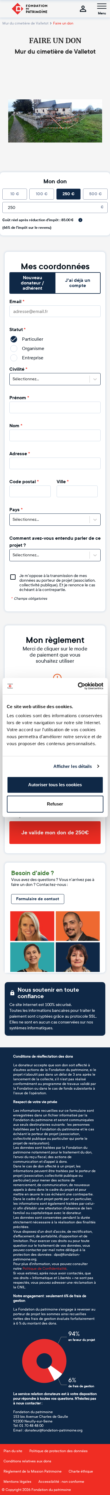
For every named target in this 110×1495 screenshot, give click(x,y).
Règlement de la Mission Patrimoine (33, 1471)
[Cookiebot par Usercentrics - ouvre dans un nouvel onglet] (78, 686)
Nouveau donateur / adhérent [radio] (32, 283)
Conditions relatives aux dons (27, 1461)
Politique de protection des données (58, 1451)
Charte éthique (81, 1471)
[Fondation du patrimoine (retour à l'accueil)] (29, 8)
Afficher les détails (72, 766)
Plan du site (13, 1451)
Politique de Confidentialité (45, 1269)
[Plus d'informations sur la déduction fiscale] (80, 220)
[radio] (14, 194)
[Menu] (101, 6)
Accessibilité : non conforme (61, 1482)
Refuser (55, 803)
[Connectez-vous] (83, 9)
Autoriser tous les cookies (55, 784)
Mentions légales (17, 1482)
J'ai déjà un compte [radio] (77, 283)
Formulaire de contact (37, 899)
